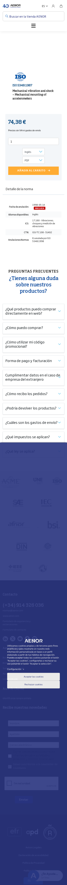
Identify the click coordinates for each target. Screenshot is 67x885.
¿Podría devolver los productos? (30, 408)
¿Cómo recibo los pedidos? (26, 393)
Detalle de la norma (19, 188)
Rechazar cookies (33, 684)
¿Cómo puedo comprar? (24, 327)
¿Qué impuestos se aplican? (27, 436)
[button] (45, 6)
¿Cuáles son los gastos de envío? (31, 422)
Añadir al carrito (31, 170)
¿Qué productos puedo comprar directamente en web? (30, 310)
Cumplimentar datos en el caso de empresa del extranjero (32, 377)
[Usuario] (53, 6)
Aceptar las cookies (33, 676)
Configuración (16, 669)
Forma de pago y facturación (28, 360)
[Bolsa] (61, 6)
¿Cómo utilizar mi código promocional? (24, 344)
